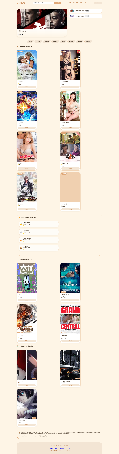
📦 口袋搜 (58, 2)
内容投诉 (68, 448)
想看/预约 (26, 127)
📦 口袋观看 (21, 34)
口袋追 (87, 10)
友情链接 (62, 448)
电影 (70, 2)
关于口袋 (51, 448)
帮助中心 (57, 448)
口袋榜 (84, 2)
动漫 (81, 2)
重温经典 (26, 300)
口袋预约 (86, 16)
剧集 (74, 2)
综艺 (77, 2)
